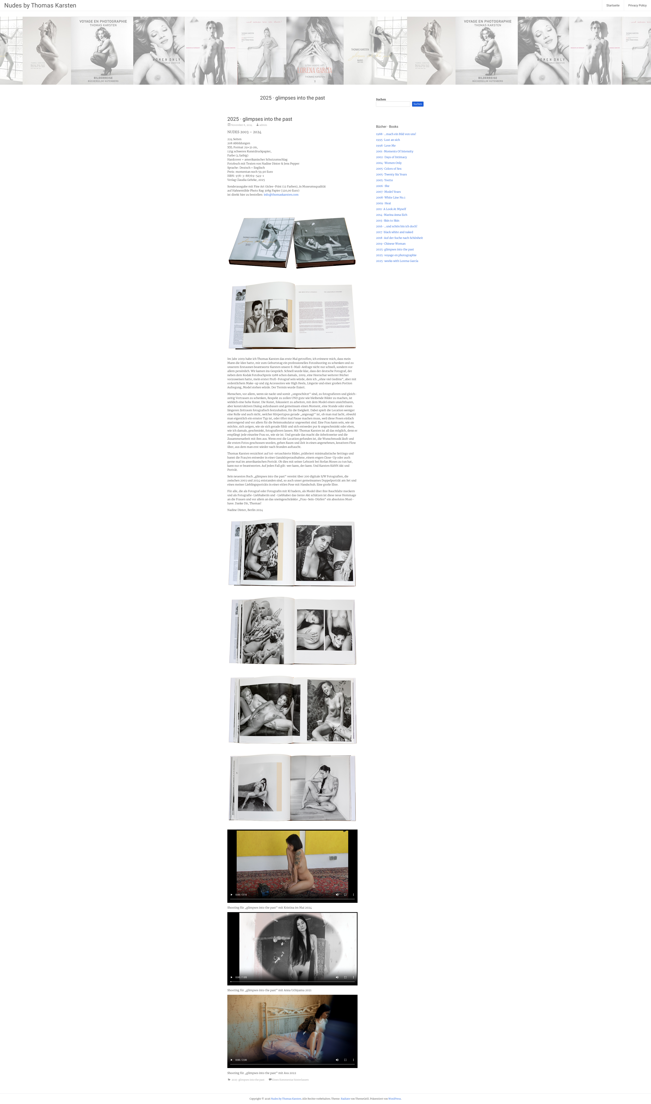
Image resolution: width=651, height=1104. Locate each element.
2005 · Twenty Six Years (391, 174)
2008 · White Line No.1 (390, 197)
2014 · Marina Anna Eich (391, 214)
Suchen (381, 99)
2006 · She (382, 186)
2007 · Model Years (388, 191)
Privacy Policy (637, 5)
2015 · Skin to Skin (387, 220)
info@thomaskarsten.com (281, 194)
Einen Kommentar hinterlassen (290, 1079)
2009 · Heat (383, 203)
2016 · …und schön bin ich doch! (396, 226)
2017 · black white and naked (394, 232)
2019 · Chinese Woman (391, 243)
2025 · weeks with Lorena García (397, 261)
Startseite (613, 5)
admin (263, 125)
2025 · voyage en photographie (396, 255)
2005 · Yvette (384, 180)
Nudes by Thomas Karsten (40, 5)
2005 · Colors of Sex (388, 168)
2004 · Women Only (389, 163)
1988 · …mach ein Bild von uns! (396, 134)
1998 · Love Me (386, 145)
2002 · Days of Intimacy (391, 157)
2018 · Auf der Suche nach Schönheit (399, 238)
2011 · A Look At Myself (391, 209)
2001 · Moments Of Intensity (394, 151)
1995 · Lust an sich (388, 139)
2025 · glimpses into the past (259, 119)
